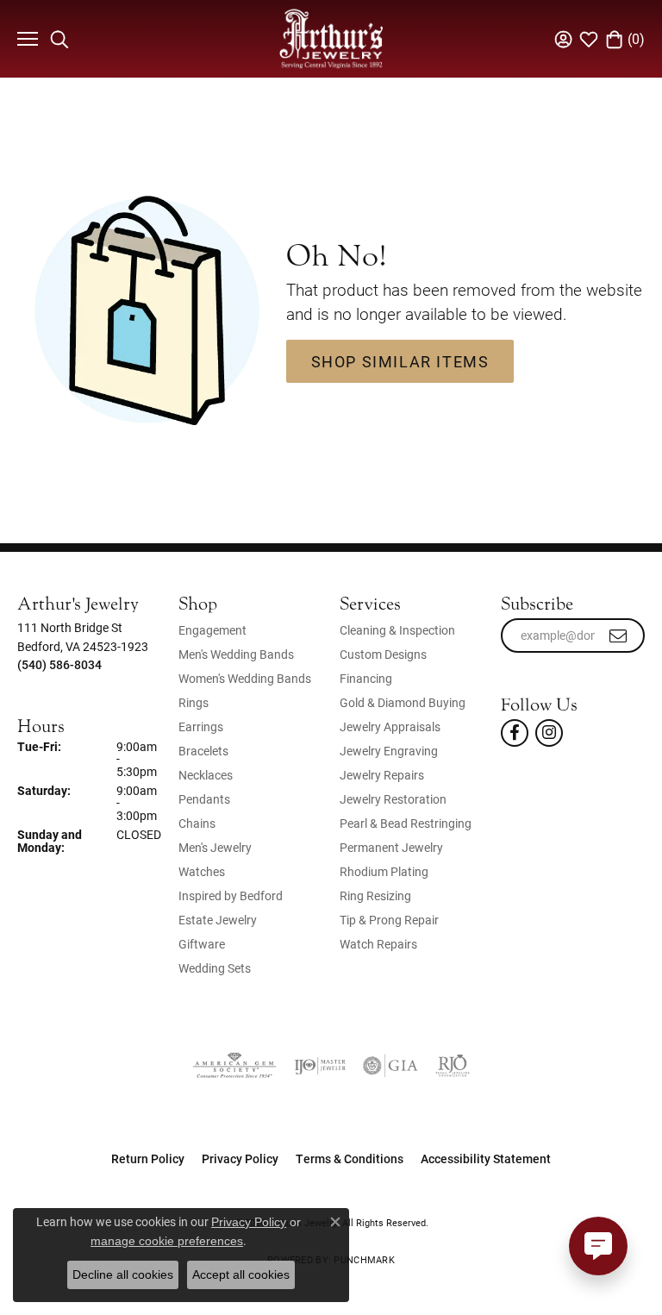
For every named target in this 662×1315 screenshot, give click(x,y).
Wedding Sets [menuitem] (214, 968)
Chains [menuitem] (196, 823)
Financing (366, 678)
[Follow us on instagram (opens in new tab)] (549, 733)
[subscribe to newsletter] (619, 635)
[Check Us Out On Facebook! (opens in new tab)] (514, 733)
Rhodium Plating (384, 871)
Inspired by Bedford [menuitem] (230, 895)
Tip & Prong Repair (389, 919)
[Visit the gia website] (390, 1066)
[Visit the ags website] (234, 1066)
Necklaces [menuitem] (205, 775)
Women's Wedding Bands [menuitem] (244, 678)
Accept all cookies (241, 1274)
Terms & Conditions (349, 1158)
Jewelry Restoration (393, 799)
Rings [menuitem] (193, 702)
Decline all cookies (122, 1274)
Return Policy (147, 1158)
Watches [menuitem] (201, 871)
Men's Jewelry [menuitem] (215, 847)
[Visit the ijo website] (320, 1066)
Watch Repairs (378, 944)
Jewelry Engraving (389, 750)
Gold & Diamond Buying (402, 702)
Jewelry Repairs (382, 775)
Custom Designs (383, 654)
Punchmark (364, 1259)
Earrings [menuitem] (200, 726)
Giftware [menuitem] (201, 944)
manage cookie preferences (167, 1241)
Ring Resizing (375, 895)
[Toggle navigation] (25, 38)
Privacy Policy (240, 1158)
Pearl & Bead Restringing (406, 823)
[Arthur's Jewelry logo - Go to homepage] (331, 38)
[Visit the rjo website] (452, 1066)
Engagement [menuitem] (212, 630)
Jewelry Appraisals (390, 726)
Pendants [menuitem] (204, 799)
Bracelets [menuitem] (203, 750)
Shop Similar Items (400, 361)
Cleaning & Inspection (397, 630)
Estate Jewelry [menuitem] (217, 919)
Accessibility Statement (486, 1158)
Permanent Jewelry (391, 847)
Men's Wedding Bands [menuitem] (236, 654)
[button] (59, 39)
